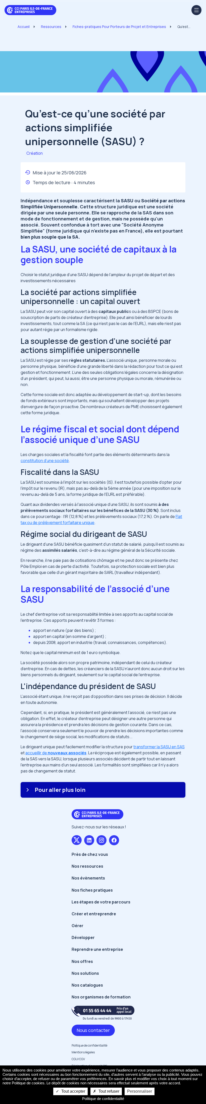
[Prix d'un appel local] (103, 1013)
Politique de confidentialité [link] (103, 1098)
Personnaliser (139, 1091)
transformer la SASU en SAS (159, 747)
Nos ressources (87, 866)
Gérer (77, 925)
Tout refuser (108, 1091)
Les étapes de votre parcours (101, 902)
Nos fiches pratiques (92, 890)
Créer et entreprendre (94, 914)
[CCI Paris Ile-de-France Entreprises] (30, 9)
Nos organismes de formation (101, 997)
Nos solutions (85, 973)
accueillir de (55, 753)
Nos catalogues (87, 985)
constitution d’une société (45, 460)
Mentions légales (83, 1052)
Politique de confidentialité (89, 1045)
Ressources (51, 26)
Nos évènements (88, 878)
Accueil (24, 26)
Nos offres (82, 961)
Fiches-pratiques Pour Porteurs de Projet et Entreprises (119, 26)
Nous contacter (93, 1030)
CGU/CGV (78, 1059)
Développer (83, 937)
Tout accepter (72, 1091)
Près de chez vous (90, 854)
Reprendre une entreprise (97, 949)
